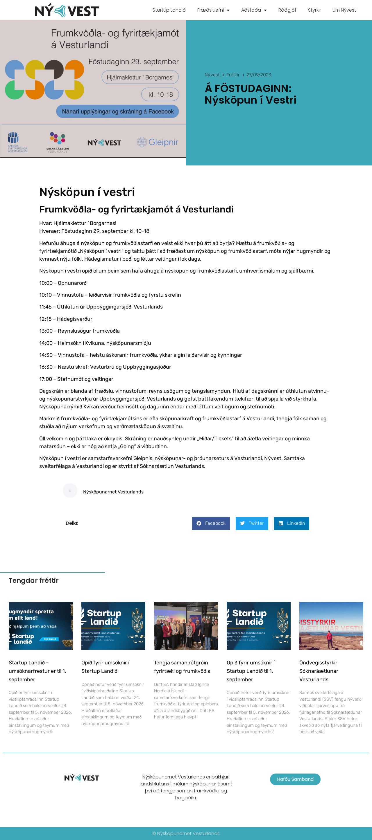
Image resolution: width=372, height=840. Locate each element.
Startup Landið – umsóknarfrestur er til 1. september (37, 671)
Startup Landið (169, 10)
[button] (211, 523)
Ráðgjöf (287, 10)
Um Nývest (344, 10)
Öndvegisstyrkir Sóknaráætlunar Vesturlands (318, 671)
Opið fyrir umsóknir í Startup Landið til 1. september (251, 671)
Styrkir (314, 10)
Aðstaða (251, 10)
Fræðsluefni (210, 10)
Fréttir (233, 74)
